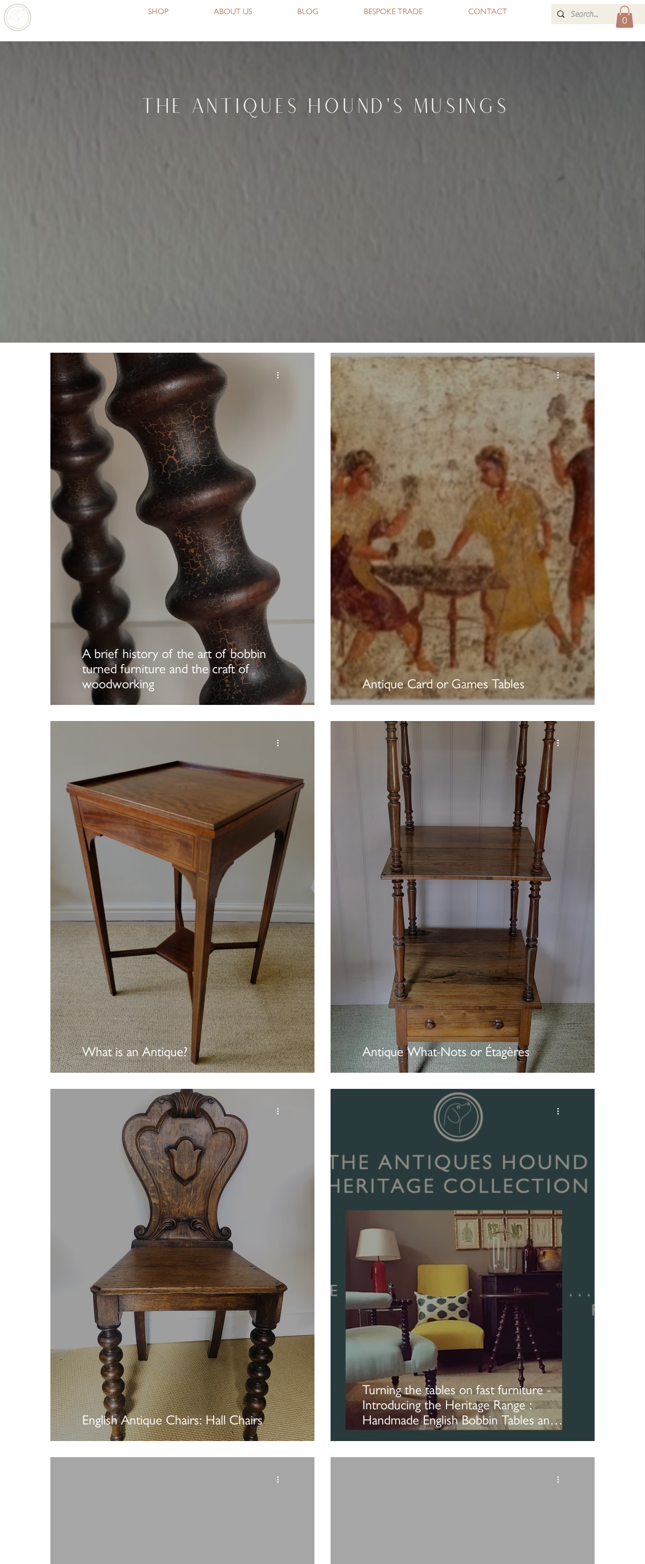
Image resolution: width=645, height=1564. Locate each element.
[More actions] (281, 375)
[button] (624, 17)
